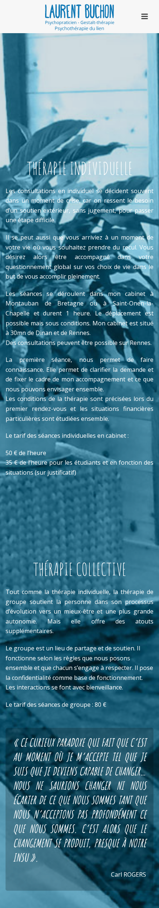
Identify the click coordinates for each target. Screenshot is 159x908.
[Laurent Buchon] (79, 16)
